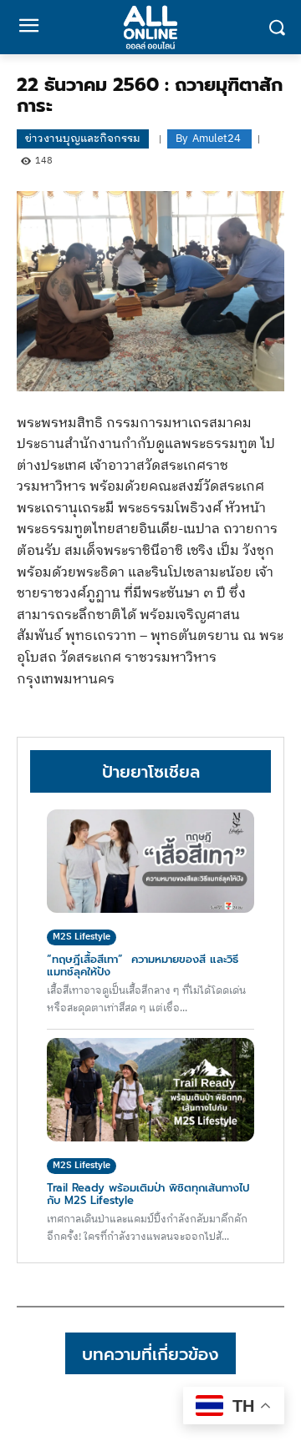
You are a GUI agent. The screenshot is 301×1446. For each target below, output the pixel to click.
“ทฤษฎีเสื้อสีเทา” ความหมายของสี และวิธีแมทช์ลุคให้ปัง (142, 965)
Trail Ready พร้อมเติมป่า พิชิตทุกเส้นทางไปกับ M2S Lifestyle (148, 1193)
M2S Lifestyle (81, 937)
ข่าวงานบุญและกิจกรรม (82, 138)
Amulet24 (216, 139)
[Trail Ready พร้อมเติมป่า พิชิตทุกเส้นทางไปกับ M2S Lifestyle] (150, 1089)
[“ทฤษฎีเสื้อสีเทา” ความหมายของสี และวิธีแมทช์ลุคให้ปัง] (150, 861)
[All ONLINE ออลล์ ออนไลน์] (150, 27)
